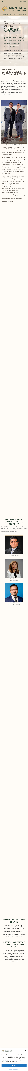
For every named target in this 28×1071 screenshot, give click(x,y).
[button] (26, 1051)
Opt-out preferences (13, 1069)
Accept (14, 1065)
